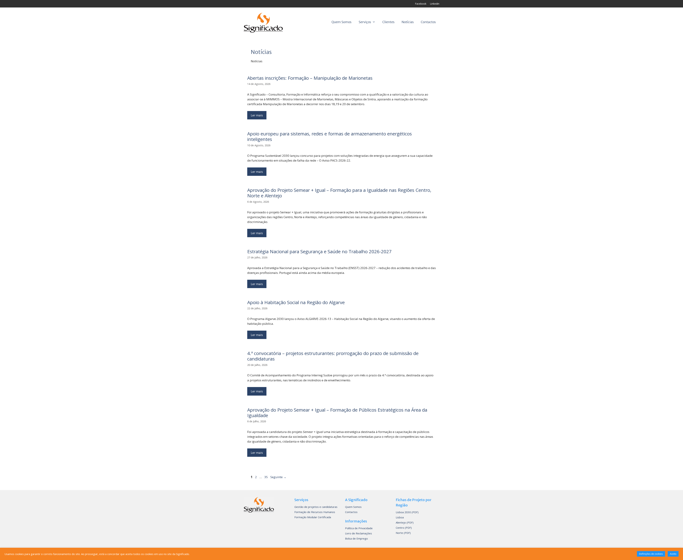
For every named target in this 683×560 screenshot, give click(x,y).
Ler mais (257, 115)
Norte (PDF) (403, 533)
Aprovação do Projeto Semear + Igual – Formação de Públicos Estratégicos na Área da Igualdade (337, 413)
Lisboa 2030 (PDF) (407, 512)
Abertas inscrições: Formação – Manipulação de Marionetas (309, 78)
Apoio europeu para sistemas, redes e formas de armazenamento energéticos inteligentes (329, 136)
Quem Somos (341, 22)
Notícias (408, 22)
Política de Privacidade (359, 528)
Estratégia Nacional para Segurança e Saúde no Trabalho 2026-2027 (319, 251)
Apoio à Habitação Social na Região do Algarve (296, 302)
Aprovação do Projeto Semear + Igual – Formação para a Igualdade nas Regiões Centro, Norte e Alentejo (339, 193)
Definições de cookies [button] (651, 553)
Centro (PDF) (404, 527)
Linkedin (434, 3)
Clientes (388, 22)
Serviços (365, 22)
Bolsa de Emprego (356, 538)
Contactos (428, 22)
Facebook (420, 3)
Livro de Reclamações (358, 533)
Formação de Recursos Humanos (314, 512)
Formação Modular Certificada (312, 517)
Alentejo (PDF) (405, 522)
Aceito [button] (673, 553)
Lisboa (400, 517)
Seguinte (278, 477)
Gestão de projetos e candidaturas (315, 507)
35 (266, 477)
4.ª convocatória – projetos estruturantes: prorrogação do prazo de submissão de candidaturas (333, 356)
